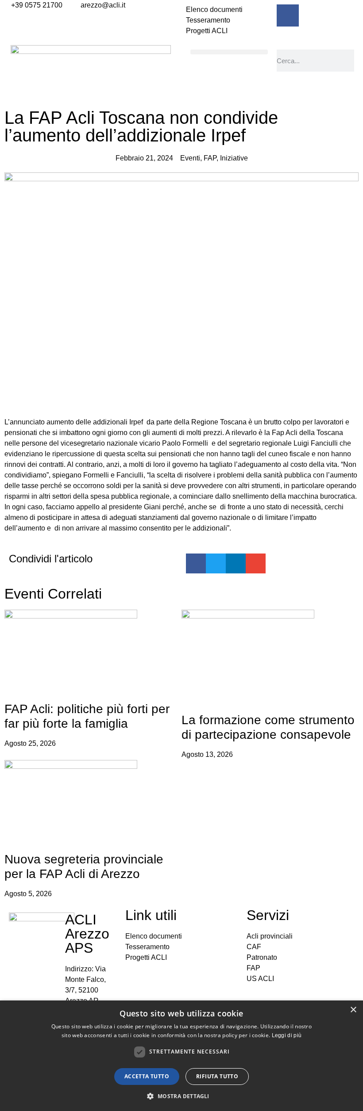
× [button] (353, 1010)
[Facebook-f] (288, 15)
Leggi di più (287, 1035)
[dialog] (181, 1055)
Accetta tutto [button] (146, 1076)
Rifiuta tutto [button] (217, 1076)
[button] (229, 52)
